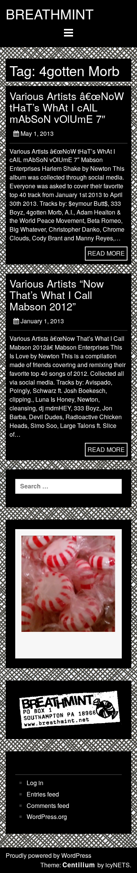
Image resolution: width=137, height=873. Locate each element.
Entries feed (43, 794)
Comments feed (48, 805)
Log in (35, 783)
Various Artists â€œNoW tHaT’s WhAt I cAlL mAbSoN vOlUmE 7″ (67, 107)
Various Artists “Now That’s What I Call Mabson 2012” (57, 294)
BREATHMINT (50, 13)
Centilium (78, 864)
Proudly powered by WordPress (48, 855)
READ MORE (106, 253)
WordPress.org (47, 817)
